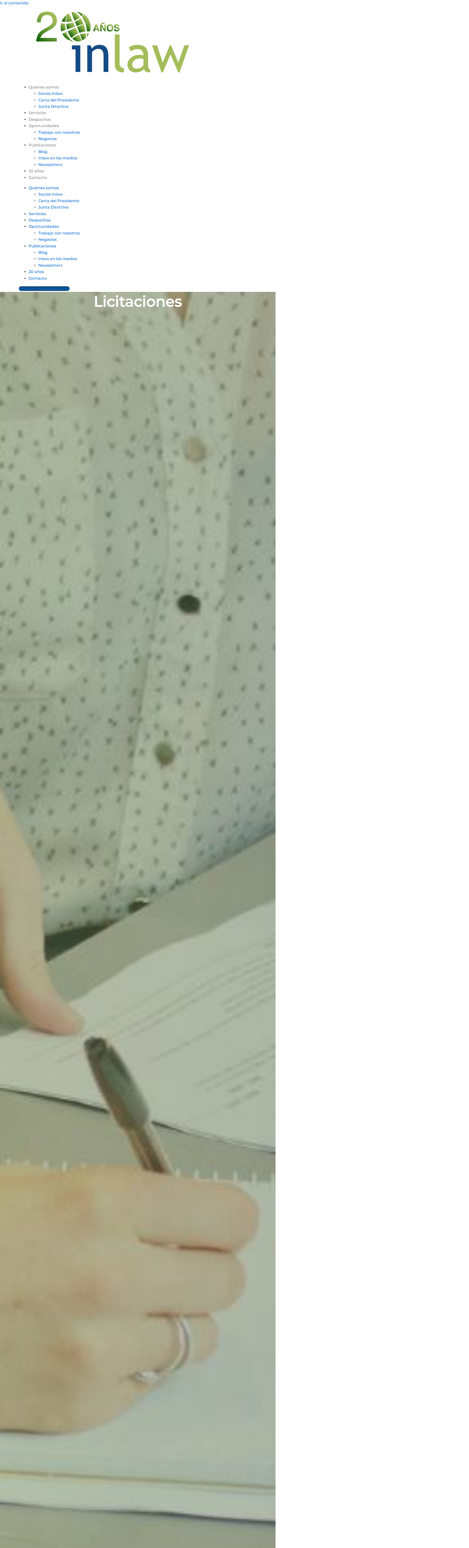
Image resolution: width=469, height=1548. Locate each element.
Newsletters (50, 164)
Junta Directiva (53, 106)
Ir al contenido (14, 3)
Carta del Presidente (58, 100)
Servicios (37, 113)
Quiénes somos (44, 87)
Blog (42, 151)
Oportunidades (44, 125)
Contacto (38, 177)
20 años (36, 171)
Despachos (40, 119)
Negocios (47, 138)
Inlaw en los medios (57, 158)
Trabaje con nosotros (59, 132)
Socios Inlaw (50, 93)
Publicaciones (42, 145)
